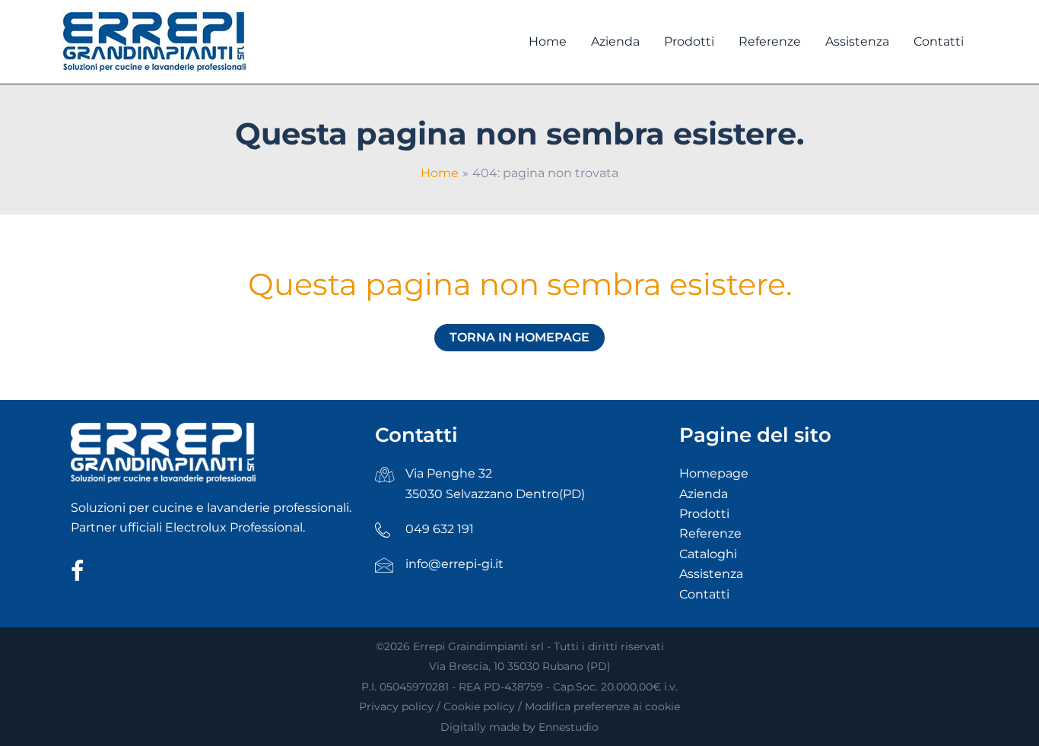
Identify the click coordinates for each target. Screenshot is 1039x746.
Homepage (713, 473)
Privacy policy (396, 706)
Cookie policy (479, 706)
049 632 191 (439, 529)
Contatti (704, 594)
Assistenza (711, 574)
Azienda (703, 494)
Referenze (710, 533)
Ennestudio (569, 727)
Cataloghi (708, 554)
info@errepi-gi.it (454, 564)
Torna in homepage (519, 337)
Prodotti (704, 513)
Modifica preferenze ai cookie (602, 706)
